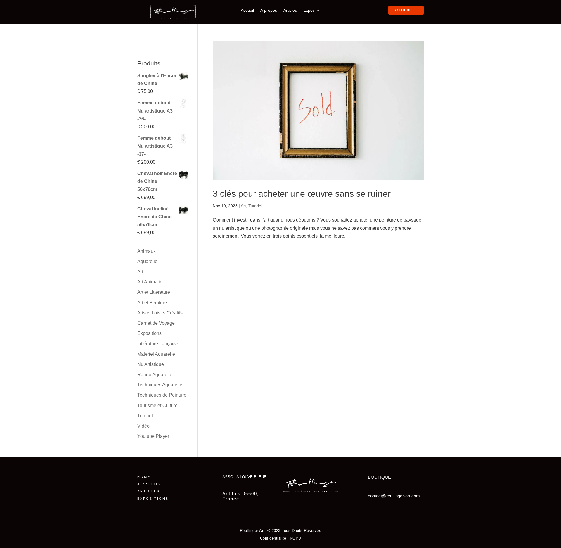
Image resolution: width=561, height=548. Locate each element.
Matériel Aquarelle (156, 354)
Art (243, 205)
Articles (290, 10)
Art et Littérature (153, 292)
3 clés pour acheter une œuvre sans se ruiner (302, 193)
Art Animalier (150, 281)
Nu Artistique (150, 364)
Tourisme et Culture (157, 405)
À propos (268, 10)
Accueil (247, 10)
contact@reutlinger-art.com (394, 495)
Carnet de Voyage (156, 323)
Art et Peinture (152, 302)
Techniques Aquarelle (159, 384)
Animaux (146, 251)
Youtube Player (153, 436)
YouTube (403, 10)
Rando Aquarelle (154, 374)
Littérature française (157, 343)
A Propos (149, 484)
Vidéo (143, 425)
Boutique (379, 477)
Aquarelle (147, 261)
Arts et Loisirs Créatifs (160, 312)
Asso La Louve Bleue (244, 477)
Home (143, 476)
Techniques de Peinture (161, 395)
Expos (309, 10)
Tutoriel (255, 205)
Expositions (149, 333)
